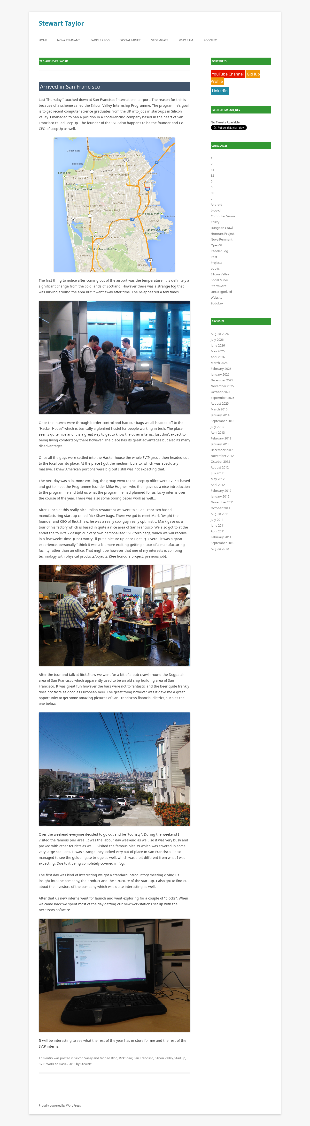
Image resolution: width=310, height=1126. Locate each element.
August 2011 (220, 514)
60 (212, 193)
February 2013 (221, 438)
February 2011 (221, 537)
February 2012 (221, 490)
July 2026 (217, 339)
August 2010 (220, 548)
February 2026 (221, 368)
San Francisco (143, 1058)
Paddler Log (100, 40)
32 (212, 175)
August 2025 (220, 403)
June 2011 (218, 525)
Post (214, 257)
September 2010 (222, 543)
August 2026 (220, 334)
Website (216, 297)
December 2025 (222, 380)
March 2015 (219, 409)
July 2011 (217, 519)
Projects (216, 262)
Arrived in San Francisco (70, 86)
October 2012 (220, 461)
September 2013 (222, 421)
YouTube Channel (228, 74)
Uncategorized (221, 291)
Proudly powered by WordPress (60, 1105)
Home (43, 40)
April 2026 (218, 357)
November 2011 (222, 502)
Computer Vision (223, 216)
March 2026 (219, 363)
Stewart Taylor (61, 23)
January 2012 (220, 496)
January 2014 (220, 415)
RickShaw (125, 1058)
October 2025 (220, 392)
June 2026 (218, 345)
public (215, 268)
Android (216, 204)
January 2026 (220, 374)
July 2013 (217, 426)
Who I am (186, 40)
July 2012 (217, 473)
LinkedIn (220, 90)
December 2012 (222, 450)
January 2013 (220, 444)
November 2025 (222, 386)
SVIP (42, 1064)
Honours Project (222, 233)
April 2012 (218, 485)
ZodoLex (210, 40)
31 (212, 169)
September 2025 (222, 397)
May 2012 (218, 479)
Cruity (215, 222)
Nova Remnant (68, 40)
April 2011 (218, 531)
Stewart (86, 1064)
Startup (179, 1058)
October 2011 (220, 508)
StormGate (159, 40)
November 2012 (222, 455)
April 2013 (218, 432)
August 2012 (220, 467)
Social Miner (130, 40)
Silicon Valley (83, 1058)
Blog (114, 1058)
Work (50, 1064)
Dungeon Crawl (222, 228)
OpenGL (217, 245)
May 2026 (218, 351)
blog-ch (216, 210)
